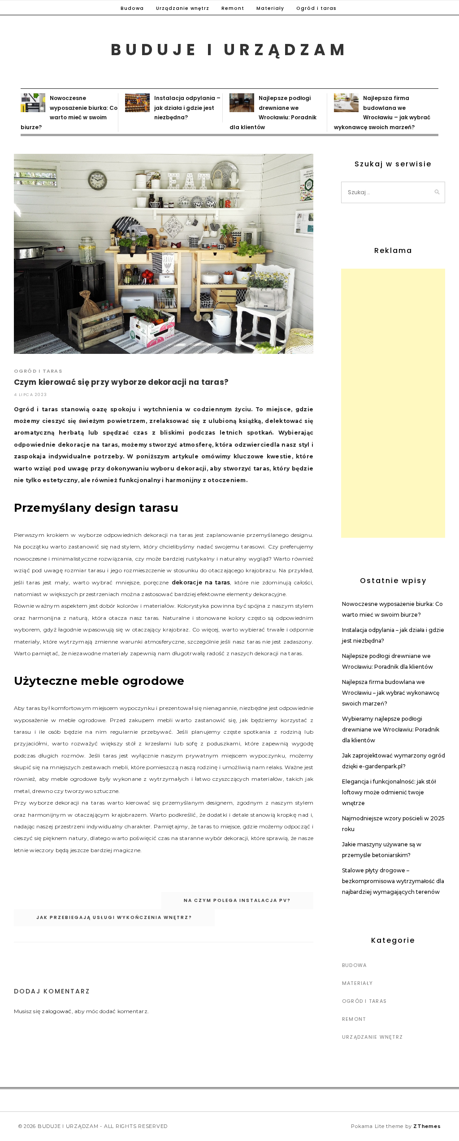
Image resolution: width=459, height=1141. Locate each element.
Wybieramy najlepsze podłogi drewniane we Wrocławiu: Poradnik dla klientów (390, 729)
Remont (232, 8)
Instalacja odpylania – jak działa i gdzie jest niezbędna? (187, 107)
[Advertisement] (393, 403)
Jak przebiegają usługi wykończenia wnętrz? (114, 917)
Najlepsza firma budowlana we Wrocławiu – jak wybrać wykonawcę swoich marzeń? (390, 693)
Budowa (132, 8)
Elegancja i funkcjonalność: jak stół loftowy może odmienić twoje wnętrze (389, 792)
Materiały (270, 8)
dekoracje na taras (201, 582)
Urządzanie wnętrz (182, 8)
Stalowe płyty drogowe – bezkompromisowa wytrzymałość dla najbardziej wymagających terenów (393, 881)
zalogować (56, 1011)
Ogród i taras (316, 8)
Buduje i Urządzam (230, 50)
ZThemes (427, 1126)
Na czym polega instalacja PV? (237, 900)
